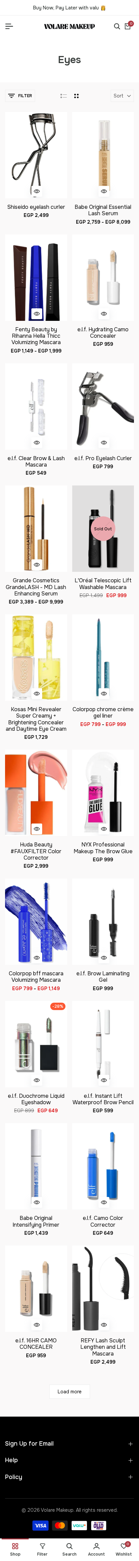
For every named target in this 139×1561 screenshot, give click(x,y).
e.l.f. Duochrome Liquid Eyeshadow (36, 1099)
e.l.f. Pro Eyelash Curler (103, 458)
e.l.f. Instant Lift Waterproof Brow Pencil (103, 1099)
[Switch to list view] (63, 96)
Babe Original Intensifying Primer (35, 1221)
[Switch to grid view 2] (76, 96)
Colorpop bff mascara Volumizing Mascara (36, 976)
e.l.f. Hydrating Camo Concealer (103, 332)
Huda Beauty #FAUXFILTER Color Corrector (35, 851)
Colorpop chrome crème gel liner (103, 712)
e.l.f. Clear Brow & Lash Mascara (36, 461)
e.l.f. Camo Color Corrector (103, 1221)
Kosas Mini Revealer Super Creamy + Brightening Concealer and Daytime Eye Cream (36, 719)
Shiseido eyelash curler (36, 207)
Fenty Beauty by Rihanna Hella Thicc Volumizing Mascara (36, 336)
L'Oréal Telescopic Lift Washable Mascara (103, 583)
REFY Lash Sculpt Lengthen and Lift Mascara (103, 1347)
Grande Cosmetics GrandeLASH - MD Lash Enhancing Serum (36, 587)
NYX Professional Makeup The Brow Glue (103, 847)
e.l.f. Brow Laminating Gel (103, 976)
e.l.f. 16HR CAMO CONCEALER (36, 1343)
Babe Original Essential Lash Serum (103, 210)
